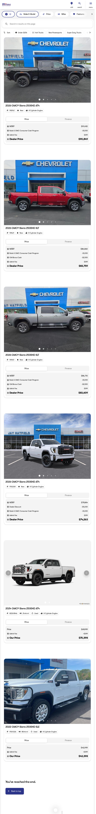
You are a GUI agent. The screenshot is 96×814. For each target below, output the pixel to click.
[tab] (26, 119)
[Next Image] (86, 69)
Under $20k (22, 33)
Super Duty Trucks (74, 33)
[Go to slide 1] (39, 99)
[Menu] (90, 3)
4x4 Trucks (39, 33)
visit (71, 7)
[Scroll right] (92, 14)
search (80, 7)
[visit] (71, 3)
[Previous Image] (8, 69)
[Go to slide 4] (51, 99)
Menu (91, 7)
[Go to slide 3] (47, 99)
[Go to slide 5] (55, 99)
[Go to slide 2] (43, 99)
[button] (71, 4)
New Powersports (55, 33)
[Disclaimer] (8, 126)
